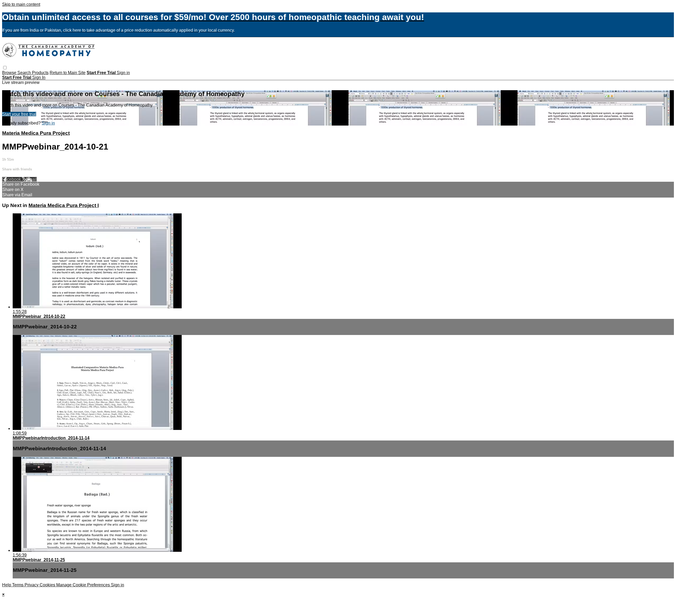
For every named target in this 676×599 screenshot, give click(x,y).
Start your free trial (19, 114)
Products (40, 72)
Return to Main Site (68, 72)
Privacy (32, 585)
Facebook (12, 179)
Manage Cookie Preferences (83, 585)
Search (24, 72)
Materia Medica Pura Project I (64, 205)
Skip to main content (21, 4)
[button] (5, 67)
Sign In (38, 77)
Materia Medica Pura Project (36, 133)
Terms (18, 585)
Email (31, 179)
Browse (9, 72)
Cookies (48, 585)
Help (7, 585)
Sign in (123, 72)
